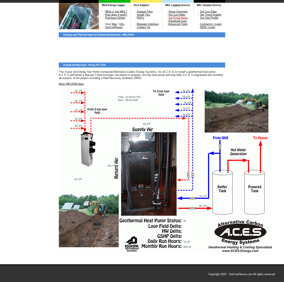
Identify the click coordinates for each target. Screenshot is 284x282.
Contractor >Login (210, 24)
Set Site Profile (209, 17)
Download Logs (177, 21)
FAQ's (140, 17)
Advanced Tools (178, 24)
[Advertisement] (142, 49)
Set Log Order (176, 14)
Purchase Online (115, 17)
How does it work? (116, 14)
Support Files (145, 11)
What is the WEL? (116, 11)
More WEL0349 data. (71, 83)
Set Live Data (208, 11)
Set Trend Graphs (210, 14)
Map (114, 24)
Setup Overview (178, 11)
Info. (122, 24)
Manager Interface (148, 24)
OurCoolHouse (114, 27)
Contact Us (143, 27)
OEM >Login (207, 27)
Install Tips (143, 14)
